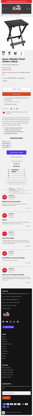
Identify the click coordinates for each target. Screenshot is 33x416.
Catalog (4, 346)
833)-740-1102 (17, 296)
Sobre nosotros (6, 367)
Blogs (3, 358)
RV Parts (4, 341)
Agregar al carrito (16, 89)
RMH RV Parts (9, 412)
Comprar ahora (16, 94)
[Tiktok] (14, 321)
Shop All (4, 339)
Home (2, 14)
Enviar (6, 397)
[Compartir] (11, 108)
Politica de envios (6, 377)
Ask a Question (21, 183)
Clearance (4, 353)
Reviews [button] (11, 188)
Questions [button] (19, 188)
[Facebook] (3, 321)
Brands (4, 356)
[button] (16, 78)
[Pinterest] (18, 321)
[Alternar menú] (3, 8)
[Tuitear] (14, 108)
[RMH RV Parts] (16, 8)
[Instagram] (10, 321)
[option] (16, 33)
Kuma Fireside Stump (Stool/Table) (12, 14)
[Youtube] (7, 321)
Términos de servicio (7, 374)
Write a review (11, 183)
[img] (16, 195)
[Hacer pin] (17, 108)
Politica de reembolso (7, 372)
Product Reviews (16, 157)
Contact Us (5, 351)
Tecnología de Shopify (16, 412)
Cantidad (4, 81)
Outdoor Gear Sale (7, 344)
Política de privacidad (7, 370)
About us (4, 349)
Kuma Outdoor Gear (13, 64)
